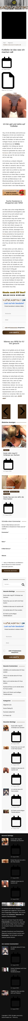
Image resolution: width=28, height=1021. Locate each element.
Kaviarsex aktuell (15, 491)
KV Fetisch (9, 90)
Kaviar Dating (7, 708)
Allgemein (4, 90)
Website (4, 555)
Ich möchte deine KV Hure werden (12, 610)
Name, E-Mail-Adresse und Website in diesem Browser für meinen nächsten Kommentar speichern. (12, 564)
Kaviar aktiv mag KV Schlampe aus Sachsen (13, 596)
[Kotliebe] (14, 192)
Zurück (5, 417)
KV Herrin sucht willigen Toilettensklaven (10, 614)
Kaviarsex (5, 153)
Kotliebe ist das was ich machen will (13, 606)
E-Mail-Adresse (6, 548)
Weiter (21, 406)
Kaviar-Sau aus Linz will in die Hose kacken (13, 602)
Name (4, 541)
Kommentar (5, 532)
